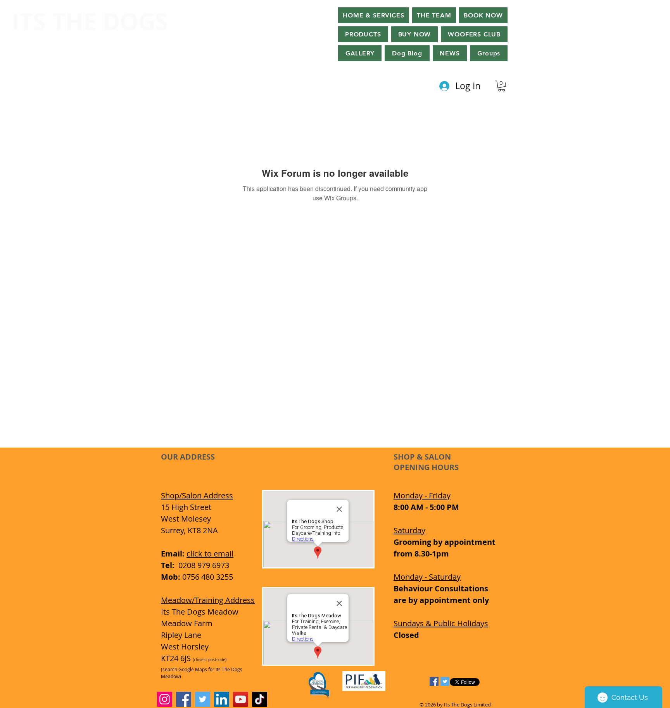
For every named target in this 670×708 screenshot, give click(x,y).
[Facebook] (183, 699)
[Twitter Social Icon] (444, 681)
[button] (414, 34)
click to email (209, 553)
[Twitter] (202, 699)
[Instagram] (164, 699)
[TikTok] (259, 699)
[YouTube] (240, 699)
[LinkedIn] (221, 699)
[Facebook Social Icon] (434, 681)
